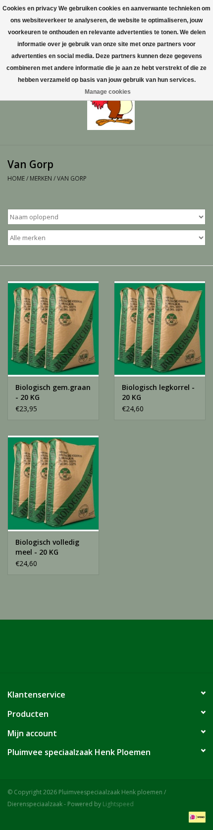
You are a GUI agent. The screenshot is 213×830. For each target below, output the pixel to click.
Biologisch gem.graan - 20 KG (53, 392)
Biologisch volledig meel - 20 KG (47, 547)
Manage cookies (108, 91)
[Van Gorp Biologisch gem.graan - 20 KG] (53, 329)
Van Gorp (72, 178)
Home (16, 178)
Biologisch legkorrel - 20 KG (158, 392)
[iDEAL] (195, 816)
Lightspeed (118, 804)
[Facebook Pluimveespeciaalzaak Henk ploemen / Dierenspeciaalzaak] (106, 650)
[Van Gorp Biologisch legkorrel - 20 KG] (160, 329)
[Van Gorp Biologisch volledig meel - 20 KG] (53, 483)
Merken (41, 178)
